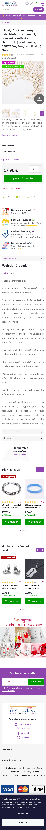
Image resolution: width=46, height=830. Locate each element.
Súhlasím (23, 822)
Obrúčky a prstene (31, 772)
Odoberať (36, 682)
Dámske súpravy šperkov (33, 768)
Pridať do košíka (25, 178)
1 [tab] (20, 530)
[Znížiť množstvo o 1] (40, 170)
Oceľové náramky (24, 779)
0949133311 (25, 729)
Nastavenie (23, 813)
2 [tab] (23, 530)
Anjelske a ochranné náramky (33, 775)
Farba (5, 273)
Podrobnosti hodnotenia (34, 55)
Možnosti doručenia (13, 159)
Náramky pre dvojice (11, 775)
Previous (38, 469)
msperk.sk (25, 737)
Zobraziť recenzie (19, 455)
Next (42, 469)
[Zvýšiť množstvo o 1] (40, 167)
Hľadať (38, 9)
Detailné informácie (9, 135)
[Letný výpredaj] (11, 489)
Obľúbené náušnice (13, 768)
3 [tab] (25, 530)
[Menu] (42, 3)
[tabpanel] (11, 501)
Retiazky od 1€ (16, 772)
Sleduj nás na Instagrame (24, 624)
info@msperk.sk (25, 724)
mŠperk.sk (25, 733)
